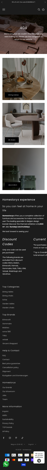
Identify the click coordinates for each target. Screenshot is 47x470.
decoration (12, 185)
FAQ (4, 355)
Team (4, 399)
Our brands (7, 387)
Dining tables (13, 95)
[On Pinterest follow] (16, 438)
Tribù (4, 335)
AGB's (4, 415)
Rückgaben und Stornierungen (15, 375)
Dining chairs (7, 296)
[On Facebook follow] (3, 438)
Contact (6, 359)
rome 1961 (6, 331)
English (31, 444)
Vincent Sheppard (9, 343)
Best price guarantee (11, 363)
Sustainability (7, 419)
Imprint (5, 411)
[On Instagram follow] (10, 438)
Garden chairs (8, 307)
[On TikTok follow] (22, 438)
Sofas (4, 299)
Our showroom (8, 391)
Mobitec (5, 327)
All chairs (11, 140)
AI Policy (5, 431)
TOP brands (7, 427)
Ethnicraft (6, 319)
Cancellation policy (10, 367)
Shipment (6, 371)
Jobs (4, 395)
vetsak (5, 339)
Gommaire (7, 323)
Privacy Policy (8, 423)
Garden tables (8, 303)
